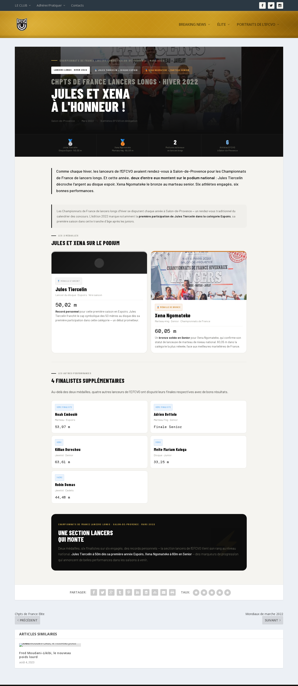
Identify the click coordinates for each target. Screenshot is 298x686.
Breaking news (192, 25)
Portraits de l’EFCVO (256, 25)
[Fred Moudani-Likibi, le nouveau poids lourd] (50, 645)
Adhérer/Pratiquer (49, 5)
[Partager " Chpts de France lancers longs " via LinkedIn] (137, 592)
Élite (221, 25)
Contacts (77, 5)
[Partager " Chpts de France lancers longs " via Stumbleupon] (155, 592)
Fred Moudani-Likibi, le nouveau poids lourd (45, 655)
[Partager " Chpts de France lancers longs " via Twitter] (102, 592)
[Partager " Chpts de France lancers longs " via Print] (172, 592)
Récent (203, 47)
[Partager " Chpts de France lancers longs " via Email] (163, 592)
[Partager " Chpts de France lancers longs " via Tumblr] (120, 592)
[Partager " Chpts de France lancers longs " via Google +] (111, 592)
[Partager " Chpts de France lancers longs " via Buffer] (146, 592)
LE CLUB (21, 5)
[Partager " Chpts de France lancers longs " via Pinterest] (128, 592)
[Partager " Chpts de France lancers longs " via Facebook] (93, 592)
